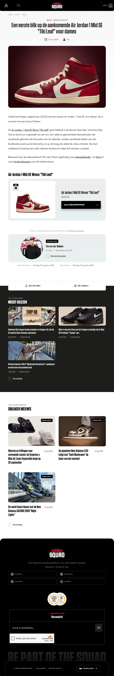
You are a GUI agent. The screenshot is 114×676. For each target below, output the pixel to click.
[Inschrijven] (98, 628)
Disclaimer (40, 668)
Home (17, 14)
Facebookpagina (22, 161)
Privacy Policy (55, 668)
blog (98, 157)
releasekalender (83, 157)
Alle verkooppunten (74, 205)
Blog (24, 14)
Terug (10, 14)
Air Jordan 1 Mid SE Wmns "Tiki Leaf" (30, 130)
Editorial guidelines (76, 231)
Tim (68, 39)
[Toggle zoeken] (18, 5)
